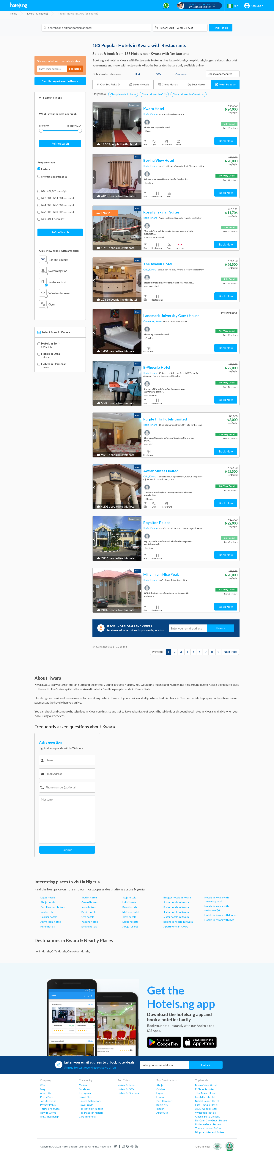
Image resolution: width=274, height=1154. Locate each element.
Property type (46, 162)
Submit (67, 850)
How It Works (48, 1112)
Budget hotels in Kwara (177, 897)
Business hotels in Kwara (178, 921)
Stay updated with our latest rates (58, 61)
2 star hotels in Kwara (176, 902)
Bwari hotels (129, 907)
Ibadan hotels (89, 897)
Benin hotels (88, 912)
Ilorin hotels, (42, 951)
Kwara (154, 114)
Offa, (146, 269)
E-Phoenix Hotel (204, 1089)
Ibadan (160, 1108)
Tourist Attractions (90, 1100)
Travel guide (86, 1104)
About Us (45, 1093)
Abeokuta (162, 1112)
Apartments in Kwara (175, 926)
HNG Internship (49, 1116)
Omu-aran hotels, (78, 951)
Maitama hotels (131, 912)
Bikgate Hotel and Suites (209, 1132)
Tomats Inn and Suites (208, 1128)
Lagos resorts (130, 921)
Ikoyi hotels (129, 916)
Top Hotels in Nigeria (91, 1108)
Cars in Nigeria (87, 1116)
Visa (42, 1085)
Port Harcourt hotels (52, 907)
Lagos (159, 1093)
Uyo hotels (87, 916)
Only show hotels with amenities (59, 250)
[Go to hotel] (117, 124)
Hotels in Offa (50, 353)
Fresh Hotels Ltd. (205, 1097)
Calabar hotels (48, 916)
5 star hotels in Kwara (176, 916)
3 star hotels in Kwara (176, 907)
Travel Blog (85, 1097)
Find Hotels (220, 27)
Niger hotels (47, 926)
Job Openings (48, 1100)
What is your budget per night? (58, 113)
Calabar (160, 1089)
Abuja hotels (47, 902)
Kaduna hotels (89, 921)
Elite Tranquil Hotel (206, 1104)
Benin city (162, 1104)
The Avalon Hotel (205, 1093)
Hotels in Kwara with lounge (220, 914)
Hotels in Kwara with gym (219, 919)
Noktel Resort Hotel (207, 1100)
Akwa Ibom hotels (51, 921)
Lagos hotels (47, 897)
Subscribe (75, 68)
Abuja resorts (130, 926)
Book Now (226, 141)
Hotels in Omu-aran (54, 364)
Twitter (83, 1085)
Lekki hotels (129, 902)
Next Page (230, 651)
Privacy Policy (48, 1104)
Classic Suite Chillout (207, 1116)
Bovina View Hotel (206, 1085)
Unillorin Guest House (208, 1124)
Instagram (85, 1093)
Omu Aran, (149, 321)
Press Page (46, 1097)
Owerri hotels (89, 902)
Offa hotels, (59, 951)
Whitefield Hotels (205, 1112)
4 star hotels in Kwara (176, 912)
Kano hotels (88, 907)
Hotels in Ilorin (50, 343)
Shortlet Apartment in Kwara (60, 81)
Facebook (84, 1089)
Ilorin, (146, 114)
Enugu (160, 1097)
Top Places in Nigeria (91, 1112)
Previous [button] (94, 125)
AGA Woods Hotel (206, 1108)
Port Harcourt (164, 1100)
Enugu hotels (89, 926)
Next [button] (139, 125)
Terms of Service (50, 1108)
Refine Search (60, 143)
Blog (42, 1089)
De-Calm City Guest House (211, 1120)
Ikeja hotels (129, 897)
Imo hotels (46, 912)
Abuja (159, 1085)
